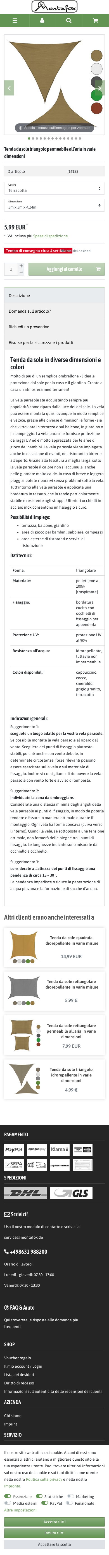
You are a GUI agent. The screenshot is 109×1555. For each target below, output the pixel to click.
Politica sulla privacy (44, 1479)
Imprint (10, 1424)
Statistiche (53, 1496)
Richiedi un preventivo (29, 326)
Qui (7, 1320)
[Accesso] (43, 20)
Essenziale (22, 1496)
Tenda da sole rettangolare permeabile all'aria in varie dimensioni (71, 1031)
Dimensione (15, 201)
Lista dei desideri (77, 251)
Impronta (12, 1486)
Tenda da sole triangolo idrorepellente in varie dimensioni (71, 1075)
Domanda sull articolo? (30, 311)
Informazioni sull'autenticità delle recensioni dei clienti (53, 1391)
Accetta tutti (55, 1522)
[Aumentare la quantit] (21, 266)
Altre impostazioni (20, 1510)
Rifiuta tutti (54, 1533)
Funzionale (84, 1503)
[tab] (54, 295)
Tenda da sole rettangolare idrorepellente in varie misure (71, 984)
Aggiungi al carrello (64, 269)
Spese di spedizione (50, 236)
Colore (12, 184)
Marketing (85, 1496)
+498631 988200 (28, 1251)
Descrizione (19, 295)
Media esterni (25, 1503)
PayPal (56, 1503)
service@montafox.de (23, 1237)
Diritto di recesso (19, 1383)
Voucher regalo (17, 1358)
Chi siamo (13, 1415)
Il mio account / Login (23, 1366)
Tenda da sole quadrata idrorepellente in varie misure (71, 940)
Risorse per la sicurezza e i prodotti (41, 342)
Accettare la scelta (54, 1544)
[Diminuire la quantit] (21, 272)
